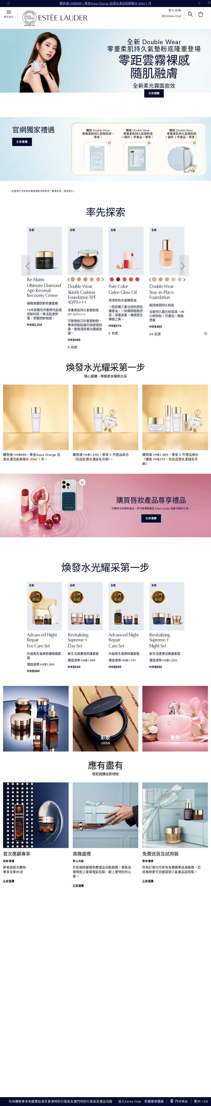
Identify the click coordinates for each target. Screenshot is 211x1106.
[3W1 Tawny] (85, 279)
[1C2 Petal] (173, 279)
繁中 (197, 1101)
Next (199, 3)
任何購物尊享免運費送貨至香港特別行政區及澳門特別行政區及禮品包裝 (61, 1101)
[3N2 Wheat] (167, 279)
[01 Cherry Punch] (112, 279)
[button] (26, 265)
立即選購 (154, 93)
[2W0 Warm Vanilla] (79, 279)
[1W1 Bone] (92, 279)
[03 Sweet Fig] (124, 279)
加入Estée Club (171, 16)
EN (206, 1101)
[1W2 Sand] (98, 279)
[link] (44, 251)
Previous (8, 3)
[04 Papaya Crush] (131, 279)
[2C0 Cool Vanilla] (72, 279)
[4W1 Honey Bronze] (160, 279)
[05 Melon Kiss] (137, 279)
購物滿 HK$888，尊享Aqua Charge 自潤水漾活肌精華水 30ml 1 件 (105, 3)
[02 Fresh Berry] (118, 279)
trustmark (29, 18)
